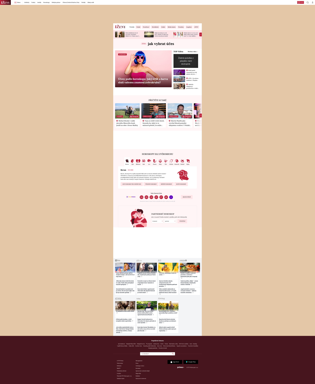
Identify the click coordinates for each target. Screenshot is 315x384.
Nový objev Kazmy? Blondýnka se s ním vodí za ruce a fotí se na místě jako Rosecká (146, 329)
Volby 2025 (131, 346)
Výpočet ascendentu (182, 346)
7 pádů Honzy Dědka (122, 346)
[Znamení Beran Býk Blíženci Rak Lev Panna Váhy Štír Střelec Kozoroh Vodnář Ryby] (157, 221)
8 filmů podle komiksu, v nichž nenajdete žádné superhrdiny (123, 320)
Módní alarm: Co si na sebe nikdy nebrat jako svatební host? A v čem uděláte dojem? (191, 35)
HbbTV (118, 368)
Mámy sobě (91, 2)
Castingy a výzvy (140, 366)
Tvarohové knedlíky (193, 346)
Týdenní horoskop (151, 184)
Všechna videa (192, 51)
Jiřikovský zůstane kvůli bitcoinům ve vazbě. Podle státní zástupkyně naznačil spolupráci (125, 282)
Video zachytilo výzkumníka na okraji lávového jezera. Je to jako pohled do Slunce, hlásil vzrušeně (167, 290)
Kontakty (138, 368)
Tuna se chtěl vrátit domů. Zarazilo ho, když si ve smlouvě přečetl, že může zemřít (153, 124)
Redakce (138, 376)
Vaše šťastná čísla (156, 193)
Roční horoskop (181, 184)
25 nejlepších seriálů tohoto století (125, 311)
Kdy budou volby (173, 344)
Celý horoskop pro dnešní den (131, 184)
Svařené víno (138, 346)
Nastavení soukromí (141, 378)
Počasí (166, 344)
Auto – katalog (193, 344)
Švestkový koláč (163, 348)
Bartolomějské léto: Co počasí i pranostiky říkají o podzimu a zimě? (168, 312)
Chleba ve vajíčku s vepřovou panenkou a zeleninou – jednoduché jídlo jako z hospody (189, 274)
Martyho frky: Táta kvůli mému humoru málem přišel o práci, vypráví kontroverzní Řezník (145, 313)
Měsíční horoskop (166, 184)
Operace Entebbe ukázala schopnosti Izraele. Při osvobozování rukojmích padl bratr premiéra (168, 283)
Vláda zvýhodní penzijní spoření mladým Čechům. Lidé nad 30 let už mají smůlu (125, 274)
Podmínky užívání (121, 371)
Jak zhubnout (121, 344)
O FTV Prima (120, 360)
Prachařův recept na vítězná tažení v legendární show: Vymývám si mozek (146, 282)
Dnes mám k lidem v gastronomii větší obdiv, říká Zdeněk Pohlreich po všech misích (146, 290)
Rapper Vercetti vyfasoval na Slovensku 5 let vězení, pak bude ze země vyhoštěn (146, 321)
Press (137, 363)
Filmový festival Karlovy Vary (71, 2)
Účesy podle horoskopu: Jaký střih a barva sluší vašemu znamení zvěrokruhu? (143, 80)
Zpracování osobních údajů (143, 371)
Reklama (119, 366)
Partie (161, 344)
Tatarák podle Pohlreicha (149, 346)
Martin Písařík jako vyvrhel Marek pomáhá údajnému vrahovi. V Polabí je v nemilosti (179, 124)
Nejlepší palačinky (152, 348)
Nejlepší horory (141, 344)
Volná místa (120, 363)
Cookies (119, 373)
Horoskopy (46, 2)
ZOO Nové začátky (183, 344)
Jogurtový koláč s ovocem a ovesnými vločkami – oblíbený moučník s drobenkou (188, 290)
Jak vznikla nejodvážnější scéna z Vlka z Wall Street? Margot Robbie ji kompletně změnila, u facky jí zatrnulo (125, 330)
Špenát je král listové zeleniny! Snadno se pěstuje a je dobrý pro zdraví (167, 321)
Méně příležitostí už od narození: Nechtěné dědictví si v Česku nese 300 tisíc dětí (132, 35)
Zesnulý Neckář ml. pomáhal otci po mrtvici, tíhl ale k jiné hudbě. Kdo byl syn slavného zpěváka (125, 290)
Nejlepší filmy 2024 (131, 344)
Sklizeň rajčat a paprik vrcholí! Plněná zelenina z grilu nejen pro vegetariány (167, 329)
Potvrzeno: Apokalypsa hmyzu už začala (167, 273)
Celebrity (26, 2)
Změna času (156, 344)
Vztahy (33, 2)
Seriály (39, 2)
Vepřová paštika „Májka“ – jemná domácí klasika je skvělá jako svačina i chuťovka (189, 282)
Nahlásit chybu (120, 378)
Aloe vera (159, 346)
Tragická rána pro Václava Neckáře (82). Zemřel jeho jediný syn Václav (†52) (146, 274)
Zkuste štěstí (187, 197)
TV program (149, 344)
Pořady (83, 2)
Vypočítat (182, 221)
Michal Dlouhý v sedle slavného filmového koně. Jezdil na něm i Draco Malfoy (127, 123)
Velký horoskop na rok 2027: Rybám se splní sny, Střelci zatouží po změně (161, 34)
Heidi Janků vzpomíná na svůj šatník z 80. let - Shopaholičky (191, 73)
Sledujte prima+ (56, 2)
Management (139, 360)
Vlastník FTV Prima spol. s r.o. (124, 376)
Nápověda (138, 373)
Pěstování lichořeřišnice (169, 346)
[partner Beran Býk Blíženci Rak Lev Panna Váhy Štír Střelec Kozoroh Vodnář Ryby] (170, 221)
